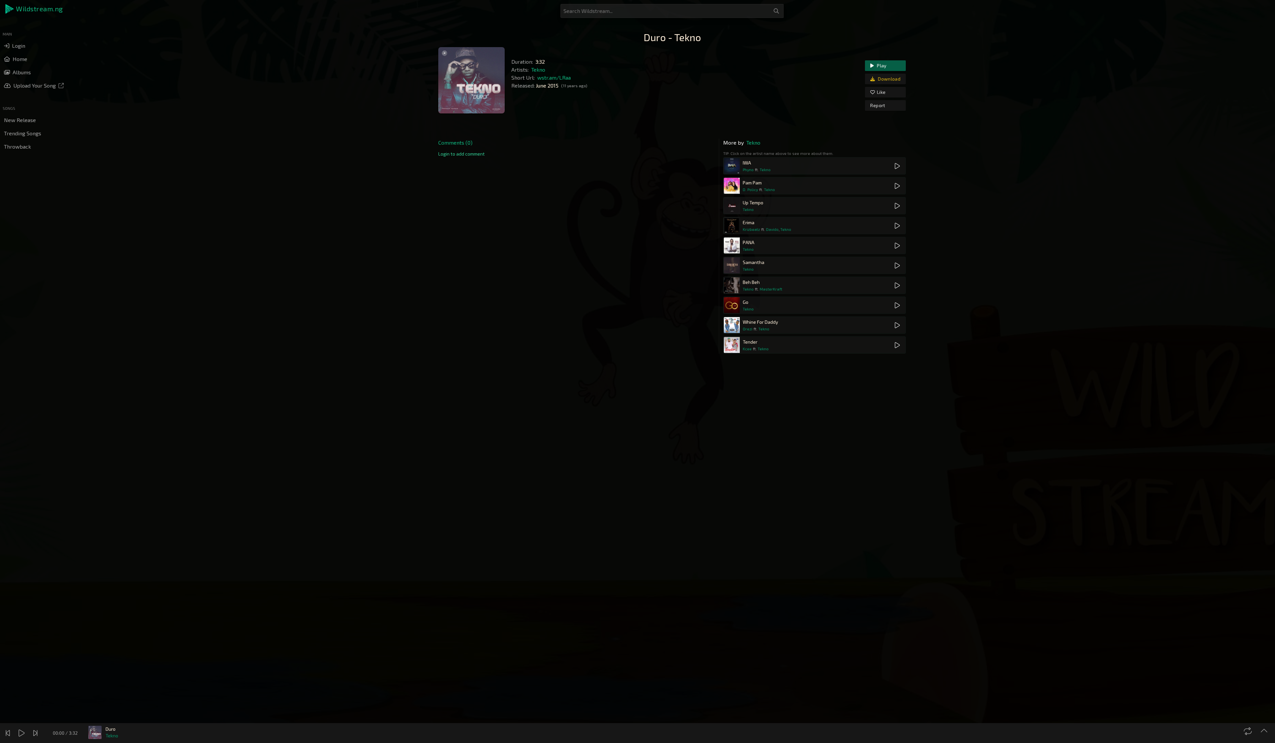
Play (881, 65)
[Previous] (8, 733)
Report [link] (877, 105)
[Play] (22, 733)
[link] (461, 154)
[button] (34, 9)
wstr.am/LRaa (554, 77)
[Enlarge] (1265, 731)
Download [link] (888, 79)
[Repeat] (1248, 731)
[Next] (36, 733)
